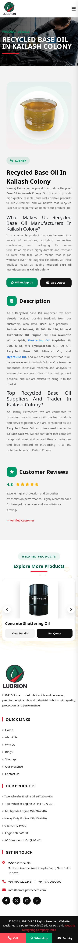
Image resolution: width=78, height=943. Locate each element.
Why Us (9, 744)
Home (8, 730)
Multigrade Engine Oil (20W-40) (25, 811)
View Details (20, 633)
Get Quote (58, 282)
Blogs (8, 752)
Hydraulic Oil (16, 357)
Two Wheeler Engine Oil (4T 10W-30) (28, 803)
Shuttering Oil (39, 340)
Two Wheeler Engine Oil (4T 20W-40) (28, 796)
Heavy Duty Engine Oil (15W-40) (25, 818)
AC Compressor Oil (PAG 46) (22, 840)
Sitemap (10, 759)
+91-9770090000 (50, 881)
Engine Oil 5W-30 (16, 833)
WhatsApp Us (24, 282)
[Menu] (74, 8)
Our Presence (13, 766)
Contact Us (11, 774)
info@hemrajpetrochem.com (27, 890)
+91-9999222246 (19, 881)
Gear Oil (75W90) (15, 825)
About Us (10, 737)
